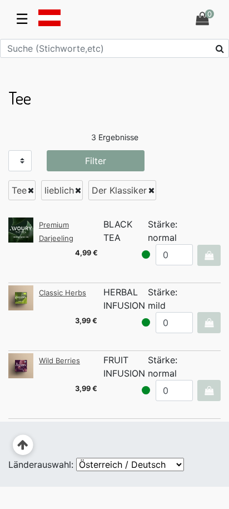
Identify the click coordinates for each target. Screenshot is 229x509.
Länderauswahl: (40, 464)
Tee (19, 190)
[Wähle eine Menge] (208, 255)
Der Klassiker (119, 190)
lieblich (59, 190)
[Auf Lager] (146, 254)
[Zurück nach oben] (23, 445)
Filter (95, 160)
